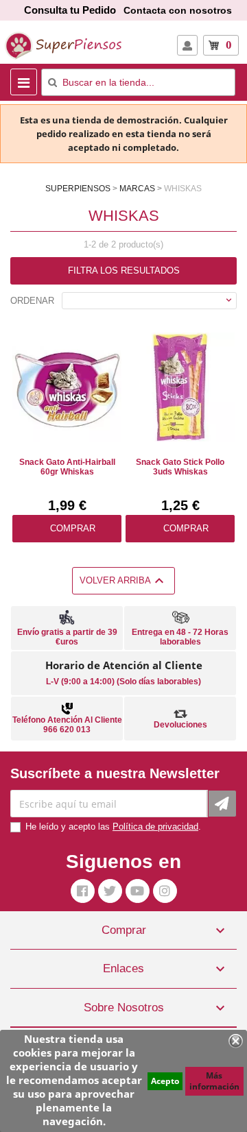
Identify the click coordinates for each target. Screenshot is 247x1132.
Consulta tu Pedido (70, 10)
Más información (214, 1081)
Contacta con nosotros (178, 10)
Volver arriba (123, 581)
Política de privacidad (155, 826)
